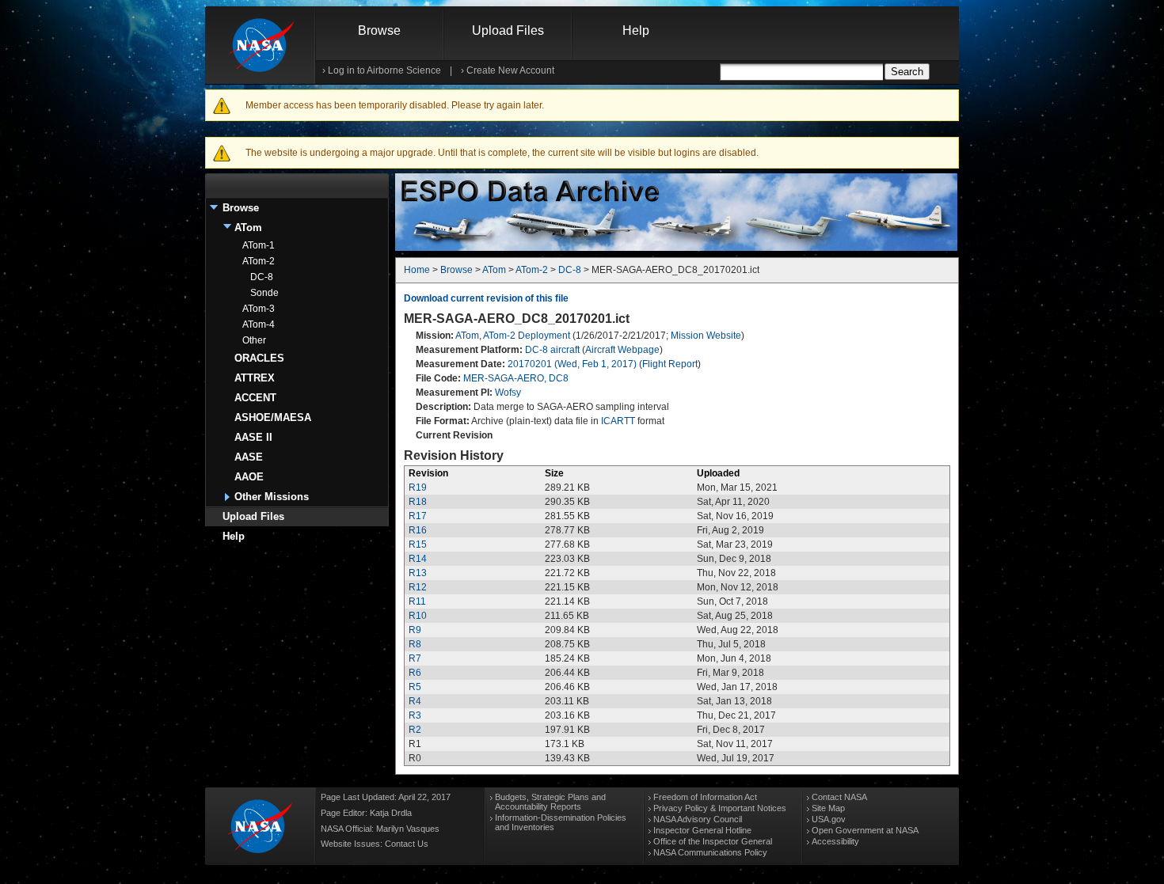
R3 (415, 715)
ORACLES (259, 358)
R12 (418, 587)
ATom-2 (258, 261)
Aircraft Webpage (622, 349)
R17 (418, 516)
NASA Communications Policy (710, 852)
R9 (415, 629)
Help (635, 30)
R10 (418, 615)
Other (254, 340)
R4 (415, 701)
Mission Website (706, 335)
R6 (415, 672)
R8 (415, 644)
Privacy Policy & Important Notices (719, 808)
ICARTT (618, 421)
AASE (248, 457)
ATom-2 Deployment (526, 335)
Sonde (264, 292)
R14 (418, 558)
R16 (418, 530)
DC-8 (261, 277)
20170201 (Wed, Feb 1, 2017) (572, 364)
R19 (418, 487)
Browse (379, 30)
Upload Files (508, 30)
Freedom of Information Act (705, 797)
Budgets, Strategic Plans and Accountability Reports (550, 801)
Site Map (828, 808)
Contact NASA (839, 797)
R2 (415, 729)
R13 (418, 573)
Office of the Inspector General (712, 841)
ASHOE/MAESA (272, 417)
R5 (415, 686)
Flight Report (670, 364)
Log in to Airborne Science (384, 70)
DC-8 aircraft (552, 349)
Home (417, 269)
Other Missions (271, 497)
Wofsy (508, 392)
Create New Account (510, 70)
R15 (418, 544)
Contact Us (406, 843)
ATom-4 (258, 324)
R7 (415, 658)
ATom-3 (258, 308)
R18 (418, 501)
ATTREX (254, 378)
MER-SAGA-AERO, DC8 (516, 378)
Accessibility (835, 841)
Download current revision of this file (486, 298)
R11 (417, 601)
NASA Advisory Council (697, 819)
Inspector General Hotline (702, 830)
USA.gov (829, 819)
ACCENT (255, 398)
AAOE (249, 477)
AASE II (253, 437)
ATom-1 (258, 245)
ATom (248, 227)
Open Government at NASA (865, 830)
